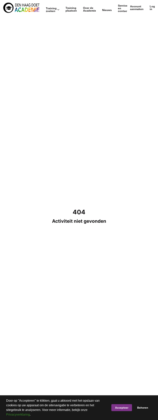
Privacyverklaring (18, 414)
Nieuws (107, 10)
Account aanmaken (137, 8)
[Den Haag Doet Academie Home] (21, 7)
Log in (152, 8)
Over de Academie (89, 9)
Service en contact (123, 8)
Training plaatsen (71, 9)
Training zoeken (51, 9)
